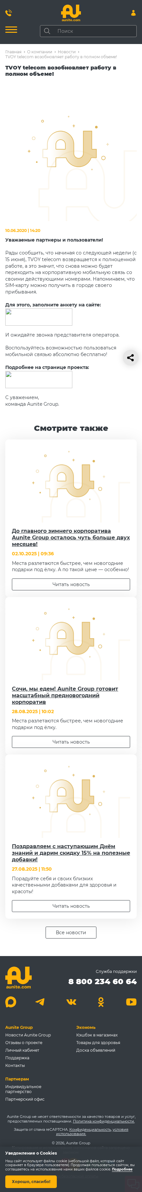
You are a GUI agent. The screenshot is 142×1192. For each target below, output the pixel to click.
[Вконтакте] (71, 1001)
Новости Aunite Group (28, 1034)
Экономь (85, 1027)
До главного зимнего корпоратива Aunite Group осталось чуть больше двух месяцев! (71, 537)
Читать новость (71, 584)
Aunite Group (19, 1027)
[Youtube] (131, 1001)
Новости (67, 51)
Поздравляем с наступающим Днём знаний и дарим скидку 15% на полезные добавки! (71, 853)
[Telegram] (40, 1001)
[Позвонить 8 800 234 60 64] (8, 13)
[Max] (10, 1001)
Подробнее (122, 1169)
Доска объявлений (95, 1050)
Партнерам (17, 1079)
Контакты (15, 1065)
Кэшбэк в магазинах (97, 1034)
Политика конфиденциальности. (104, 1121)
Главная (13, 51)
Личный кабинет (22, 1050)
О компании (39, 51)
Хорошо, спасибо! (31, 1181)
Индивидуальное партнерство (23, 1089)
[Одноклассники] (101, 1001)
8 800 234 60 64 (102, 981)
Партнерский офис (25, 1099)
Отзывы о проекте (23, 1042)
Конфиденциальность (90, 1129)
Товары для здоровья (98, 1042)
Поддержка (17, 1057)
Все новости (71, 933)
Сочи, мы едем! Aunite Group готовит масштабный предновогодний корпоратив (65, 695)
